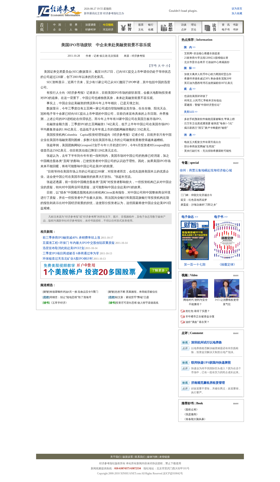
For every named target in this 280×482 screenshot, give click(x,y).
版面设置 (127, 456)
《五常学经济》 (55, 302)
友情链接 (164, 456)
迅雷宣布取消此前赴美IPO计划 (63, 248)
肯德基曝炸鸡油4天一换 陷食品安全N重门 (70, 291)
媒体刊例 (152, 456)
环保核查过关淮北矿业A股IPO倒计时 (68, 258)
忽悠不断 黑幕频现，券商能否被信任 (133, 291)
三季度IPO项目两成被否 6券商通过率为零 (71, 253)
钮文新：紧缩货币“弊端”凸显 (128, 297)
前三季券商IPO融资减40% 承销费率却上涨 (71, 237)
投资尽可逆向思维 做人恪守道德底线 (133, 302)
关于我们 (115, 456)
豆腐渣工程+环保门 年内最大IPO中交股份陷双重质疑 (79, 243)
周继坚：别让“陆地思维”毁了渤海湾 (67, 297)
